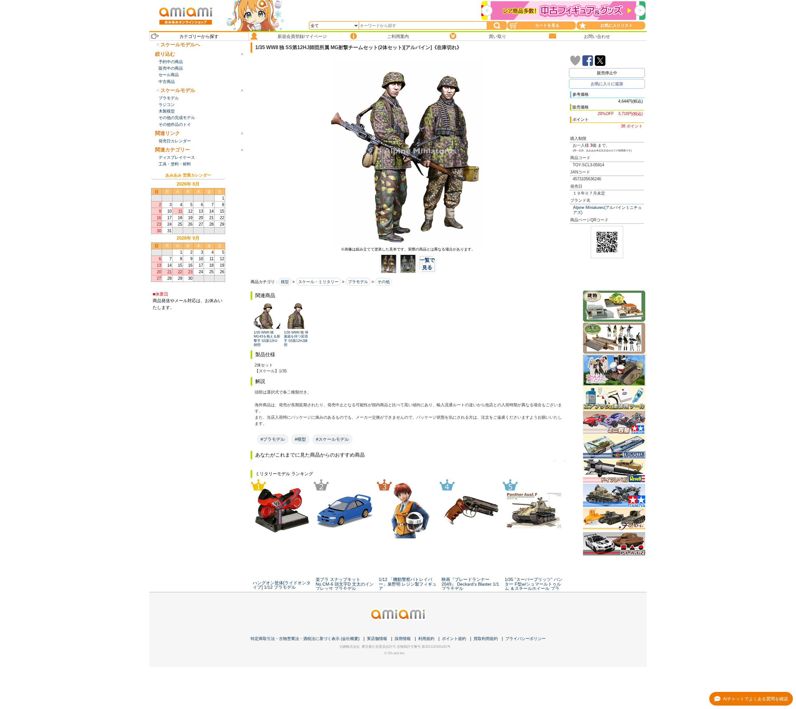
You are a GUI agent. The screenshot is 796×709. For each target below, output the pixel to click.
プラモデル (358, 281)
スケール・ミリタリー (318, 281)
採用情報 (403, 638)
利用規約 (426, 638)
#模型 (300, 439)
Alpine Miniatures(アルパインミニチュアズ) (607, 209)
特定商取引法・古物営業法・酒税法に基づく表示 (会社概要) (305, 638)
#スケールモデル (332, 439)
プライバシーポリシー (525, 638)
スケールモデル (177, 90)
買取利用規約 (486, 638)
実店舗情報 (377, 638)
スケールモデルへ (180, 44)
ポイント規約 (454, 638)
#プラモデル (273, 439)
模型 (285, 281)
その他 (383, 281)
